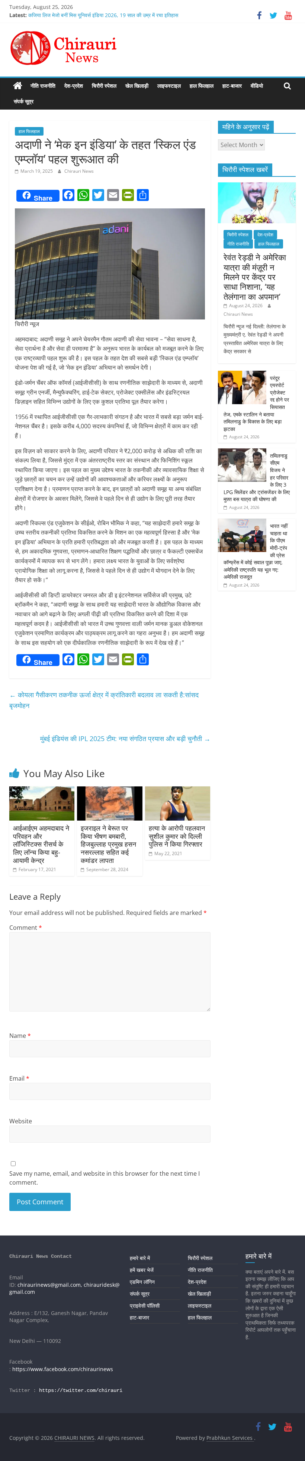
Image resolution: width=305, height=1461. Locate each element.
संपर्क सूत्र (23, 101)
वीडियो (257, 85)
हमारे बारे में (140, 1258)
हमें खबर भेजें (142, 1269)
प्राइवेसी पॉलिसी (145, 1305)
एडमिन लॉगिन (142, 1281)
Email (19, 1078)
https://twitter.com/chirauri (80, 1390)
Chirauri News (79, 171)
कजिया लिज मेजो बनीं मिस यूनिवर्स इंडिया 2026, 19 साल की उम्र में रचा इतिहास (103, 15)
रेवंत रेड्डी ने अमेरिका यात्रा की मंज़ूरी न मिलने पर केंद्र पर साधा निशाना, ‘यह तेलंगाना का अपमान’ (255, 276)
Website (20, 1121)
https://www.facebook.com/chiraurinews (62, 1369)
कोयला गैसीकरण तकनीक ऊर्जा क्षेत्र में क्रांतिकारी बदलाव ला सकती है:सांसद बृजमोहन (104, 700)
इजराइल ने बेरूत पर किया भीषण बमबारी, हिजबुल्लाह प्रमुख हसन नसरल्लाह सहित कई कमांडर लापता (108, 844)
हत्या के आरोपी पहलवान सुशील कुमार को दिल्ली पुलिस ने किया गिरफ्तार (177, 836)
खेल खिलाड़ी (136, 85)
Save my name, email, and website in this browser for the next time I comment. (104, 1177)
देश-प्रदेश (73, 85)
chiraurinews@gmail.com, (49, 1284)
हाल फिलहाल (202, 85)
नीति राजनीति (42, 85)
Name (20, 1036)
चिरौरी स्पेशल (104, 85)
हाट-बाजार (232, 85)
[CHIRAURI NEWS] (17, 86)
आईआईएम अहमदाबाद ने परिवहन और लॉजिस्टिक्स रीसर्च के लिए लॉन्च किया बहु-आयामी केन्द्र (41, 844)
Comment (25, 927)
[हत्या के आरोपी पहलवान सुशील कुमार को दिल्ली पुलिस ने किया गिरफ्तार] (178, 791)
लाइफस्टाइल (169, 85)
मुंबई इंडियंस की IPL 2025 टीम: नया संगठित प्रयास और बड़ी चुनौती (125, 738)
